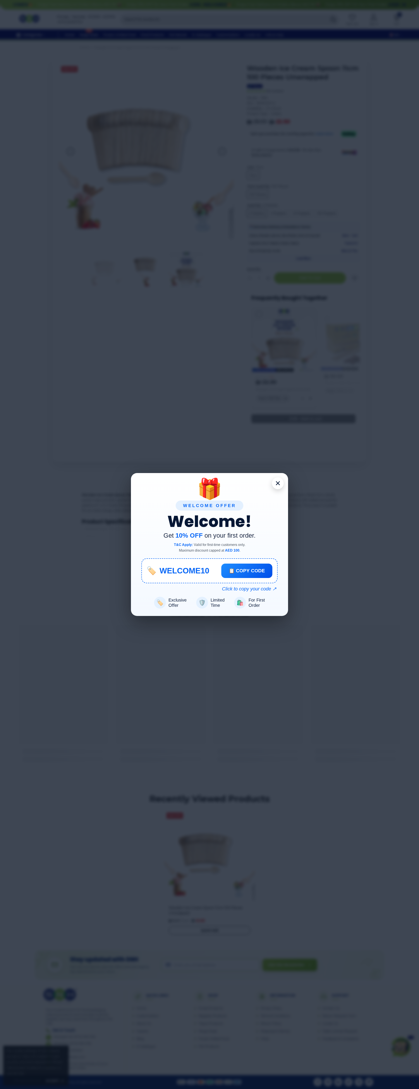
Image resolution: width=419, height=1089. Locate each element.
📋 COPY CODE (247, 570)
